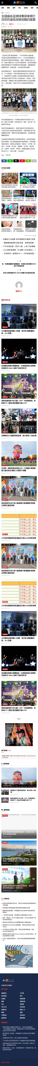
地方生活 (4, 1007)
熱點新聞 (22, 998)
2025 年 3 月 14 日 (7, 836)
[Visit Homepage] (18, 3)
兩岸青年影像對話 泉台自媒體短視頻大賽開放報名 (17, 922)
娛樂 (32, 8)
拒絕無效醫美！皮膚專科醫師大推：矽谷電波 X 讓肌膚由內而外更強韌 (6, 230)
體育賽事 (22, 1018)
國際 (14, 8)
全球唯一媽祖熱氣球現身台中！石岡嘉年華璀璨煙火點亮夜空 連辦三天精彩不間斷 (19, 782)
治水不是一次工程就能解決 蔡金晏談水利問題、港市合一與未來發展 (28, 186)
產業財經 (7, 13)
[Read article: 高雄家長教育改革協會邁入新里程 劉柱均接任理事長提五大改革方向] (19, 879)
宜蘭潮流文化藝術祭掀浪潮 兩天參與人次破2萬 (18, 436)
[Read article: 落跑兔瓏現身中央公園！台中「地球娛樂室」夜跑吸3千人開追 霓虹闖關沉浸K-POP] (19, 386)
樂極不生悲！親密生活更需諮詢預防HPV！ (18, 200)
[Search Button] (36, 2)
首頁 (2, 13)
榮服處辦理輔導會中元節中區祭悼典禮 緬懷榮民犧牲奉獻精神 (9, 217)
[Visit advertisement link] (19, 734)
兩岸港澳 (4, 996)
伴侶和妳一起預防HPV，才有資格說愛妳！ (19, 254)
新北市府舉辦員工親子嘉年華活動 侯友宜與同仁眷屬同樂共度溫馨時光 (9, 186)
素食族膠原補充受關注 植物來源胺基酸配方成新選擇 (6, 200)
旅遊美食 (5, 567)
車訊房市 (22, 1015)
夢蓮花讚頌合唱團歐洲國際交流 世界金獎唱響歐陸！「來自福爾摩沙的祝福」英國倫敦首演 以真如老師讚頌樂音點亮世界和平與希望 (19, 1028)
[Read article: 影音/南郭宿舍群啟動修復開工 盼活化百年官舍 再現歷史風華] (19, 826)
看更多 (19, 719)
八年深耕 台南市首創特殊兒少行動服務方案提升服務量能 (19, 1040)
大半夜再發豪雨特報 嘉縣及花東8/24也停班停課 (18, 538)
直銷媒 (26, 8)
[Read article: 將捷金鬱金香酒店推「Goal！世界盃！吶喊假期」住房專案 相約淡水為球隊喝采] (19, 853)
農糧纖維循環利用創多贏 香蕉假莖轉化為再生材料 (19, 243)
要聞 (2, 8)
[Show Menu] (2, 2)
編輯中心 (11, 24)
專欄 (8, 8)
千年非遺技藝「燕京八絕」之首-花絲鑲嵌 (19, 246)
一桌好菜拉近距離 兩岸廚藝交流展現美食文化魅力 (17, 915)
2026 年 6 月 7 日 (7, 863)
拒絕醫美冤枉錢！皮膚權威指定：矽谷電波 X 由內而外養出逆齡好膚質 (18, 230)
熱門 (21, 996)
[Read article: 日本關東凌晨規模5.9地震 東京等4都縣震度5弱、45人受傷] (19, 316)
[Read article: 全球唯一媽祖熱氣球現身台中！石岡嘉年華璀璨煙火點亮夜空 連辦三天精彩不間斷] (19, 453)
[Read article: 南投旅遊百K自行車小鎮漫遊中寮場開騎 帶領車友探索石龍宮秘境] (19, 488)
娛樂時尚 (4, 1009)
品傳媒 (3, 998)
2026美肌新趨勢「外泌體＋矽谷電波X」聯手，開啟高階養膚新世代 (19, 250)
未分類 (22, 993)
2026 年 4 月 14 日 (21, 24)
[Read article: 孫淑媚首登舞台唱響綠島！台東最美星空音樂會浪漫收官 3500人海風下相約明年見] (19, 351)
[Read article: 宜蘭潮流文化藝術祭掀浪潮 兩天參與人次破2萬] (19, 421)
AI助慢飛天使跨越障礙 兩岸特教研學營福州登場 (16, 908)
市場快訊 (4, 1015)
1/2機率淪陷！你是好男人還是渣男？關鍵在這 (31, 200)
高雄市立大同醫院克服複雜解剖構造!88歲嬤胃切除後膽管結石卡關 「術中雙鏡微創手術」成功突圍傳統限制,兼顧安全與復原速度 (30, 230)
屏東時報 (8, 155)
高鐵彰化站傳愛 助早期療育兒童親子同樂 (19, 239)
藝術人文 (5, 327)
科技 (19, 8)
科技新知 (22, 1007)
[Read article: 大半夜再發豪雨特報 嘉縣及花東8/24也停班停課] (19, 523)
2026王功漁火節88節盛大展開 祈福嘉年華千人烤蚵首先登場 (28, 217)
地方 (2, 1004)
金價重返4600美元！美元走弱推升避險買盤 (15, 1038)
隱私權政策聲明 (5, 1062)
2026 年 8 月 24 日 (6, 335)
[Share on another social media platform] (34, 160)
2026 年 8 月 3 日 (7, 890)
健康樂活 (4, 993)
